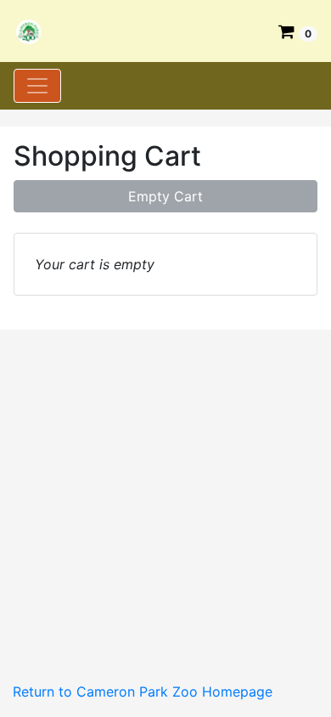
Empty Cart (165, 196)
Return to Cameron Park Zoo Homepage (142, 691)
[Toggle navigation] (37, 86)
